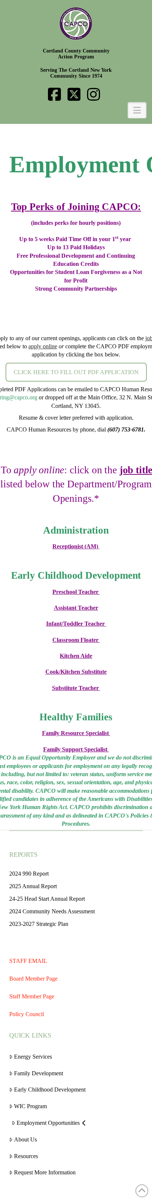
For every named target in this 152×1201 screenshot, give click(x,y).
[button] (76, 110)
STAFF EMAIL (28, 961)
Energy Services (33, 1056)
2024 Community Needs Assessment (52, 911)
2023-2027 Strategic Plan (38, 924)
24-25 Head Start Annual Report (47, 899)
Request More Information (45, 1172)
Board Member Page (33, 978)
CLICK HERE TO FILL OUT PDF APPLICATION (76, 372)
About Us (25, 1139)
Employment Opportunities (48, 1123)
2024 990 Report (29, 873)
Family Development (38, 1073)
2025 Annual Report (33, 886)
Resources (26, 1156)
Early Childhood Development (50, 1089)
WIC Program (30, 1106)
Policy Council (26, 1014)
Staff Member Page (31, 996)
